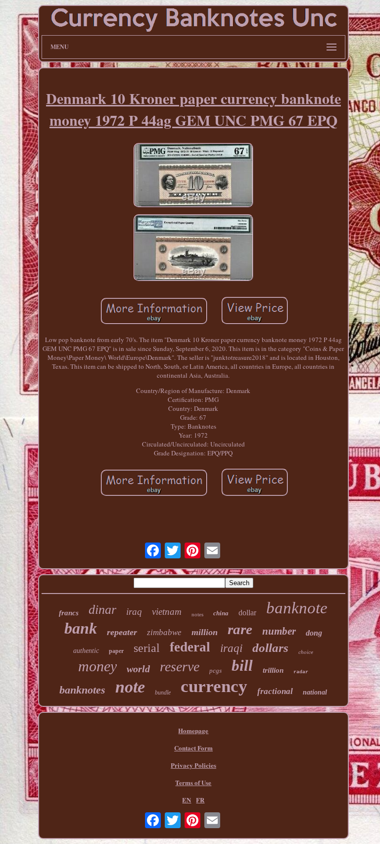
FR (200, 799)
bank (80, 628)
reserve (179, 666)
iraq (134, 611)
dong (314, 633)
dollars (270, 647)
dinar (102, 609)
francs (69, 613)
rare (240, 629)
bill (242, 665)
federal (190, 647)
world (138, 668)
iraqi (231, 648)
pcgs (215, 670)
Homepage (193, 730)
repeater (122, 632)
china (221, 613)
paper (116, 650)
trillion (273, 670)
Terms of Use (193, 782)
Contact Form (193, 747)
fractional (275, 691)
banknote (297, 608)
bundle (163, 692)
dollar (247, 612)
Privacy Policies (193, 765)
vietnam (167, 611)
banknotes (82, 690)
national (315, 692)
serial (147, 648)
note (130, 687)
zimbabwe (164, 632)
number (279, 631)
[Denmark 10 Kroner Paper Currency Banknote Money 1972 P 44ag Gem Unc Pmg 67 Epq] (193, 176)
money (97, 666)
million (204, 632)
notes (197, 614)
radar (300, 672)
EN (186, 799)
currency (214, 686)
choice (305, 652)
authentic (86, 650)
